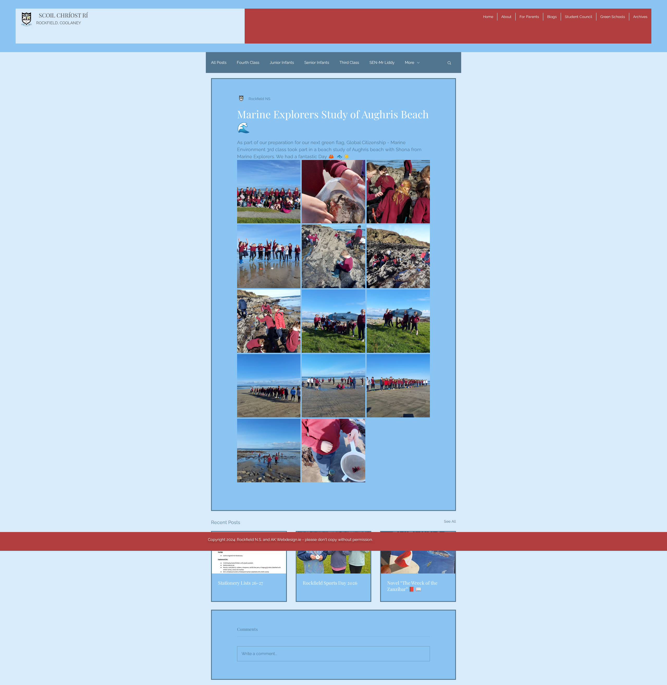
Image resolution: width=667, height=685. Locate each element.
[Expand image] (268, 191)
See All (450, 521)
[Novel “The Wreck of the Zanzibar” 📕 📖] (418, 552)
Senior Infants (316, 62)
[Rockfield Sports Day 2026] (334, 552)
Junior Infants (282, 62)
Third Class (349, 62)
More (409, 62)
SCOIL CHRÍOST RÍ (63, 15)
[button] (506, 17)
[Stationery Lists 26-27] (249, 552)
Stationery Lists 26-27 (240, 583)
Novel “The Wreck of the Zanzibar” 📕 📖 (412, 586)
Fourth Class (248, 62)
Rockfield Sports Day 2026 (330, 583)
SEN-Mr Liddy (381, 62)
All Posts (218, 62)
